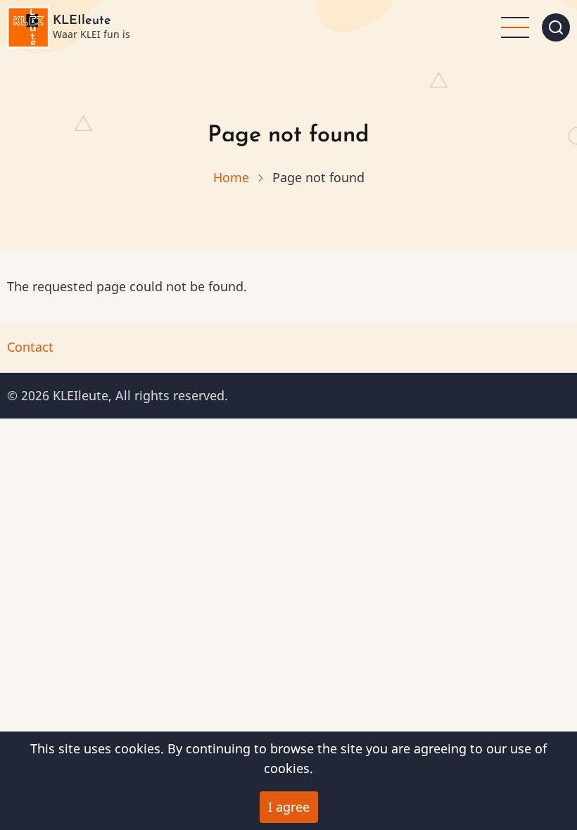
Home (231, 177)
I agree (289, 806)
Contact (30, 346)
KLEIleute (82, 21)
